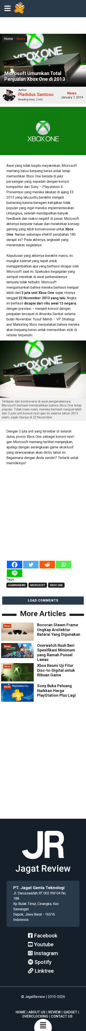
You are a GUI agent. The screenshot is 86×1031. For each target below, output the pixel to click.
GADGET (70, 1012)
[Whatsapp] (63, 564)
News (20, 39)
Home (8, 39)
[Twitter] (31, 564)
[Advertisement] (43, 513)
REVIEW (54, 1012)
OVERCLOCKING (35, 1016)
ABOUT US (36, 1012)
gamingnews (17, 585)
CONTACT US (62, 1016)
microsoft (37, 585)
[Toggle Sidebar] (8, 9)
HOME (21, 1012)
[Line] (14, 573)
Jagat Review (43, 868)
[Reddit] (47, 564)
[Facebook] (14, 564)
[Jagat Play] (19, 8)
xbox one (56, 585)
